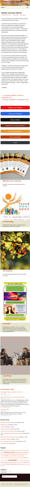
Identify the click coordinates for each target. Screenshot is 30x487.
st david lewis (3, 464)
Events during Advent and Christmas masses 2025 (12, 433)
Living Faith (7, 324)
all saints (7, 450)
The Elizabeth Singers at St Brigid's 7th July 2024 (11, 392)
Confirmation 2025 (5, 443)
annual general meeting (14, 450)
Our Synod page (8, 221)
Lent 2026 (3, 426)
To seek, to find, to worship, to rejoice (9, 431)
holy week (21, 457)
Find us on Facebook (15, 114)
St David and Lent (4, 424)
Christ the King (24, 452)
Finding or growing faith (6, 429)
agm (5, 450)
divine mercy (3, 455)
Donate (15, 142)
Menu (2, 7)
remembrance (20, 462)
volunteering (3, 465)
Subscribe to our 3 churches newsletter (15, 125)
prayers (11, 462)
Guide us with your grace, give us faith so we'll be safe (12, 397)
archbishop (20, 450)
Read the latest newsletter (15, 131)
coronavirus (19, 454)
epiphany (15, 455)
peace (28, 460)
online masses (19, 460)
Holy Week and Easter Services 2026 (9, 422)
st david (28, 462)
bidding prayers (9, 452)
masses (2, 460)
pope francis (7, 462)
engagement (10, 455)
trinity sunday (27, 464)
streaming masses (9, 464)
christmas (17, 452)
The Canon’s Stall (8, 389)
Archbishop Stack (25, 450)
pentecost (3, 462)
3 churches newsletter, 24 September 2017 (15, 100)
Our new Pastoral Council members (8, 441)
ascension (2, 452)
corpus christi (24, 454)
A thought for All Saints (6, 439)
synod (16, 464)
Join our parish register (15, 137)
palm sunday (24, 460)
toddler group (20, 464)
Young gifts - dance (5, 409)
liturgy (27, 457)
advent (2, 450)
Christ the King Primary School (6, 454)
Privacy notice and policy (6, 484)
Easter (6, 456)
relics (17, 462)
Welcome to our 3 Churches (12, 181)
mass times (5, 460)
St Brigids (25, 462)
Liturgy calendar (15, 120)
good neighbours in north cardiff (13, 457)
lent (25, 457)
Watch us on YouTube (15, 108)
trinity (24, 464)
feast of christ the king (4, 457)
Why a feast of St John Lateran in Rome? (10, 437)
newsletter (16, 15)
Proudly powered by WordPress (21, 484)
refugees (14, 462)
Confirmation (14, 454)
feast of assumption (20, 455)
